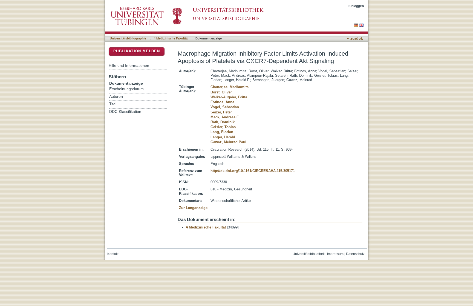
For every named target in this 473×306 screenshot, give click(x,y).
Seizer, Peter (221, 112)
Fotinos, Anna (222, 102)
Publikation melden (136, 51)
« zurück (355, 38)
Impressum (335, 254)
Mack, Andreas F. (225, 117)
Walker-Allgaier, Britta (228, 97)
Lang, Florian (221, 132)
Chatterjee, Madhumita (229, 87)
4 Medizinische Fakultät (171, 38)
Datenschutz (355, 254)
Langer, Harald (222, 137)
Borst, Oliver (221, 92)
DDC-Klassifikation (125, 112)
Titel (112, 104)
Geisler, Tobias (223, 127)
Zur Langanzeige (193, 208)
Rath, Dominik (222, 122)
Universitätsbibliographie (128, 38)
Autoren (116, 97)
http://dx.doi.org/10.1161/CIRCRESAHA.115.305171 (252, 171)
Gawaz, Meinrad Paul (228, 142)
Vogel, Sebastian (224, 107)
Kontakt (113, 254)
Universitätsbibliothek (309, 254)
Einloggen (356, 6)
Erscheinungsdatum (126, 89)
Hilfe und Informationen (129, 65)
